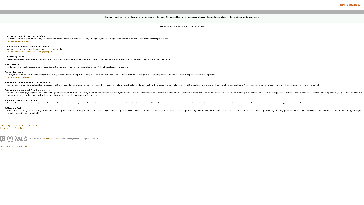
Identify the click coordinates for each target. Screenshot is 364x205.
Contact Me (19, 125)
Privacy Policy (6, 146)
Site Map (33, 125)
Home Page (5, 125)
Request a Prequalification (18, 41)
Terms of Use (21, 146)
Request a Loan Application (19, 77)
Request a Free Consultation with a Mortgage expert (29, 51)
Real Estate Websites (51, 138)
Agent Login (5, 128)
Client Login (20, 128)
